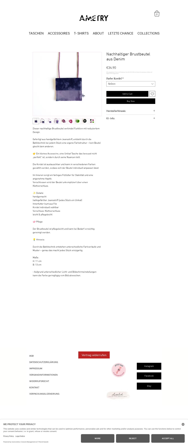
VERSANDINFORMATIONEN (43, 375)
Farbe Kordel (115, 78)
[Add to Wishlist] (152, 94)
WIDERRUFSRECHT (39, 381)
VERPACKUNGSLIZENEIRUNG (44, 394)
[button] (156, 13)
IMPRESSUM (35, 368)
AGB (31, 355)
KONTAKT (34, 387)
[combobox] (130, 84)
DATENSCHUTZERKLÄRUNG (43, 362)
